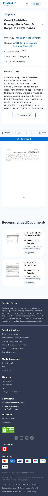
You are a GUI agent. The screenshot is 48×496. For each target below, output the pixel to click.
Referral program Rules (27, 488)
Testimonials (7, 385)
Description (12, 71)
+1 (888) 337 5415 (11, 409)
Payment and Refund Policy (12, 491)
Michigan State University (28, 37)
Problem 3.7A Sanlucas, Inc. (29, 264)
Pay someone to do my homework (15, 338)
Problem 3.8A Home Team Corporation (32, 234)
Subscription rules (9, 488)
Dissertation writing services (13, 348)
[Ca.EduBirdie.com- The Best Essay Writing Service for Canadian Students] (4, 450)
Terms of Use (20, 484)
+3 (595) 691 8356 (12, 406)
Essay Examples (8, 363)
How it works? (7, 381)
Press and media (8, 418)
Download (26, 139)
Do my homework (8, 352)
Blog (4, 366)
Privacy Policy (7, 484)
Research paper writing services (14, 345)
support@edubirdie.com (31, 321)
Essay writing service (10, 334)
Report (7, 132)
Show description (25, 115)
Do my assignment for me (12, 341)
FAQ (3, 388)
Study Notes (6, 370)
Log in (36, 4)
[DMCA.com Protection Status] (24, 429)
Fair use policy (32, 484)
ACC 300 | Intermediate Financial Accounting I (25, 45)
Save (44, 132)
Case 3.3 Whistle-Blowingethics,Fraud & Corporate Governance (19, 24)
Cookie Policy (31, 491)
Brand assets (7, 422)
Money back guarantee (11, 392)
